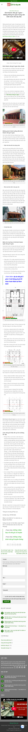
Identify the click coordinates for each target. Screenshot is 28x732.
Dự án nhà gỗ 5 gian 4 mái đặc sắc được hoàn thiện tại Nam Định (7, 551)
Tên (4, 577)
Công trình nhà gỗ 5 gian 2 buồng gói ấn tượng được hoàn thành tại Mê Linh (21, 551)
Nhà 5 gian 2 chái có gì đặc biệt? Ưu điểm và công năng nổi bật (15, 631)
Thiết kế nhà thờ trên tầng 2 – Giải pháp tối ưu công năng (15, 626)
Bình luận (5, 566)
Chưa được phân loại (14, 10)
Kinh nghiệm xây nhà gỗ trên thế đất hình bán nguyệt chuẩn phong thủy (15, 613)
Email (4, 584)
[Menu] (2, 4)
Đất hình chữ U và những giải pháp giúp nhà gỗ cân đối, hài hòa (15, 617)
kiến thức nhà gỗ (5, 645)
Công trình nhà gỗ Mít (6, 642)
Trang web (5, 590)
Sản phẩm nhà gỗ (5, 648)
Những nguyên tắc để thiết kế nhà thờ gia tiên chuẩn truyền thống (15, 622)
